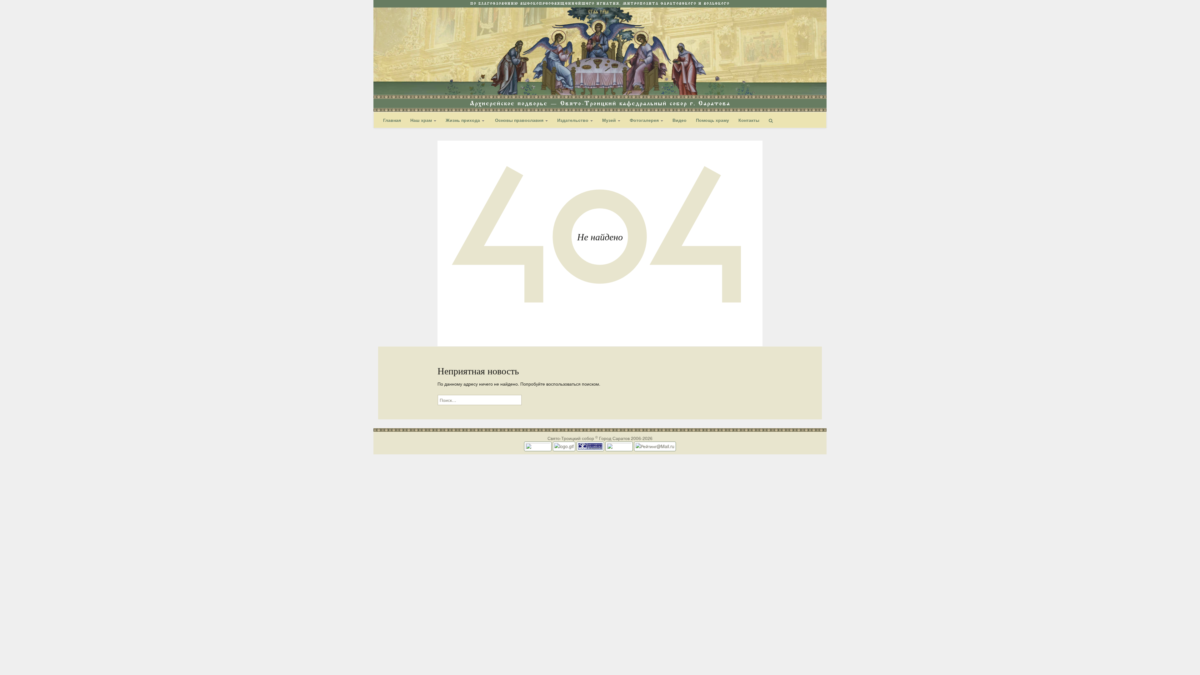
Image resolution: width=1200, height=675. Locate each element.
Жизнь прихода (463, 120)
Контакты (748, 120)
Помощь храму (712, 120)
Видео (679, 120)
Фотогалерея (645, 120)
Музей (609, 120)
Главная (392, 120)
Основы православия (519, 120)
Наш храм (421, 120)
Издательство (573, 120)
